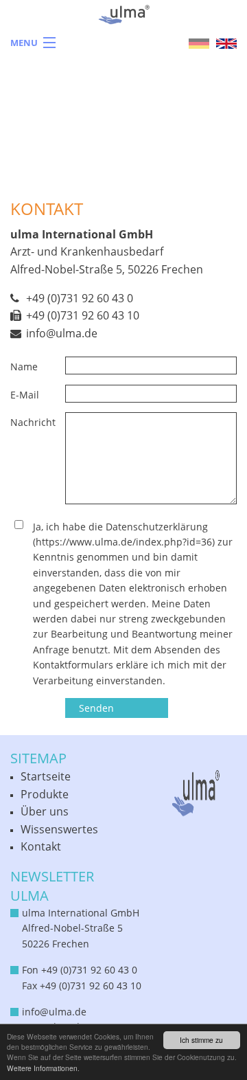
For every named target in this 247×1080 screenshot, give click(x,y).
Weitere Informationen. (43, 1068)
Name (24, 366)
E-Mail (24, 394)
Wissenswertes (59, 829)
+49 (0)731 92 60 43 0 (79, 298)
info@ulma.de (61, 333)
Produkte (45, 794)
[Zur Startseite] (124, 27)
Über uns (45, 811)
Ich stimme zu (201, 1040)
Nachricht (33, 422)
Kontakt (41, 846)
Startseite (46, 776)
